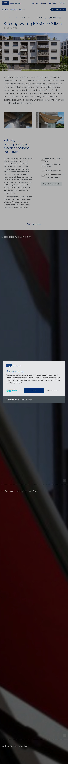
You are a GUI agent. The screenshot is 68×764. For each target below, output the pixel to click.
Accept (34, 390)
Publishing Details (12, 400)
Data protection (26, 400)
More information (53, 390)
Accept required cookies (12, 390)
